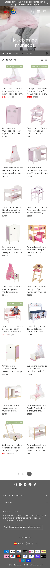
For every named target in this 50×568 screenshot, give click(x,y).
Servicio (7, 503)
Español (23, 537)
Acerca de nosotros (14, 496)
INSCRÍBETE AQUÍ (11, 511)
